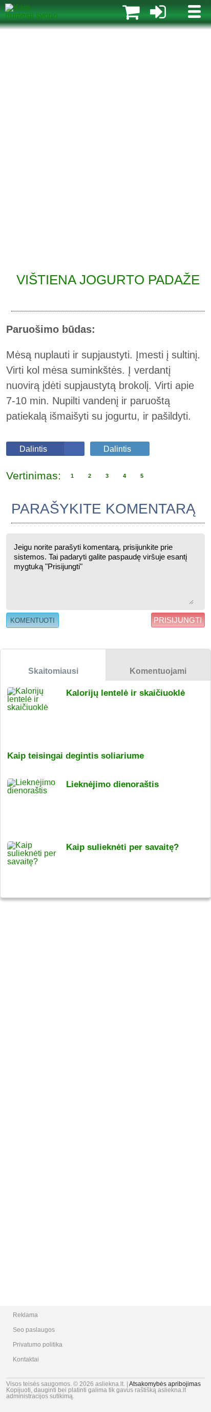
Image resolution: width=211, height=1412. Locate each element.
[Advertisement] (105, 146)
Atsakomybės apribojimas (165, 1383)
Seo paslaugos (34, 1329)
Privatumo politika (37, 1344)
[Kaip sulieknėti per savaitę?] (36, 866)
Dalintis (33, 449)
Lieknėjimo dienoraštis (112, 784)
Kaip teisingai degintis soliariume (75, 756)
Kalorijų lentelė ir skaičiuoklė (125, 693)
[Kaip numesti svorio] (31, 15)
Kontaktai (26, 1359)
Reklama (25, 1315)
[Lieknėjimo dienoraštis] (36, 803)
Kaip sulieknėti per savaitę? (122, 847)
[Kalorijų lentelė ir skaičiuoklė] (36, 712)
